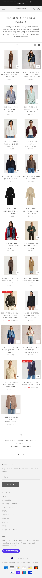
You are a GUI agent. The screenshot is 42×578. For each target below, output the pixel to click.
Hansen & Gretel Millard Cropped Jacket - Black (31, 315)
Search (5, 496)
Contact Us (6, 500)
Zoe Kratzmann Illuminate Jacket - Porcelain (10, 144)
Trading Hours (7, 507)
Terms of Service (8, 515)
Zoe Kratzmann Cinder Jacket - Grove (31, 246)
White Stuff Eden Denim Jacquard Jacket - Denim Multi (31, 74)
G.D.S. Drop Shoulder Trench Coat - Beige (31, 211)
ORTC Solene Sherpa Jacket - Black (11, 177)
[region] (21, 442)
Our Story (6, 522)
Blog (4, 526)
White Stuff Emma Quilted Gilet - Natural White (31, 350)
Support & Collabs (9, 529)
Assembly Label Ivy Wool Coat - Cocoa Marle (11, 280)
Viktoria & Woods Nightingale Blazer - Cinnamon (10, 74)
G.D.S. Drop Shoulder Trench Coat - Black (11, 211)
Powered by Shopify (31, 563)
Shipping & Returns (9, 504)
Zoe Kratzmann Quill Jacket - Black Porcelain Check (10, 315)
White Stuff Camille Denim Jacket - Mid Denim (11, 350)
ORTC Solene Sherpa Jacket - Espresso (31, 177)
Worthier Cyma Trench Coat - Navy (31, 383)
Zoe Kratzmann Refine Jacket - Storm (11, 109)
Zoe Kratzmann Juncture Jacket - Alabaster (11, 384)
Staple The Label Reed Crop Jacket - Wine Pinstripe (31, 144)
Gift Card (5, 518)
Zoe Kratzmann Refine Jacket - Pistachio (31, 109)
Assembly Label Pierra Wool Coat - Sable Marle (11, 419)
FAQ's (4, 511)
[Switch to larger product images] (35, 45)
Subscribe (10, 484)
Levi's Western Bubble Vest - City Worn (11, 246)
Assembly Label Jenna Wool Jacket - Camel (31, 280)
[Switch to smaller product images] (39, 45)
